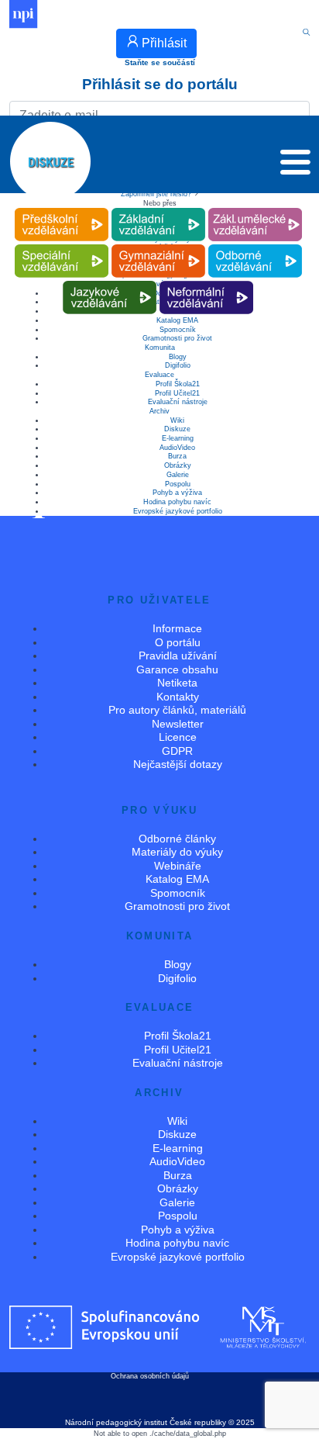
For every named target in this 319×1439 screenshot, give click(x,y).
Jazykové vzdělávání (110, 281)
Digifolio (177, 365)
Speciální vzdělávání (61, 244)
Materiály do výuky (177, 852)
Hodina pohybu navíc (177, 502)
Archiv (159, 411)
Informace (177, 628)
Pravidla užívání (178, 655)
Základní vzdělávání (158, 208)
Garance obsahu (177, 669)
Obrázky (177, 465)
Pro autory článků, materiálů (177, 710)
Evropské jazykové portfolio (177, 511)
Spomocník (178, 330)
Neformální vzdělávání (206, 281)
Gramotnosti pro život (177, 338)
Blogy (178, 357)
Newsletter (178, 724)
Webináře (177, 866)
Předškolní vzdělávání (61, 208)
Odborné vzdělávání (254, 244)
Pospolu (177, 484)
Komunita (160, 347)
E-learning (178, 438)
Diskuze (177, 429)
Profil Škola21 (178, 384)
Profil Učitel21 (177, 393)
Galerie (177, 475)
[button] (295, 166)
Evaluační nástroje (178, 402)
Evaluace (159, 375)
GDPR (177, 751)
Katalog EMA (177, 879)
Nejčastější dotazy (177, 764)
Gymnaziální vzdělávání (158, 244)
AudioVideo (177, 447)
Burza (177, 456)
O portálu (178, 642)
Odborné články (177, 838)
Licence (178, 737)
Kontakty (177, 696)
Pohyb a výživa (177, 492)
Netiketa (177, 682)
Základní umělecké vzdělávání (255, 208)
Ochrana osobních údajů (150, 1376)
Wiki (177, 420)
